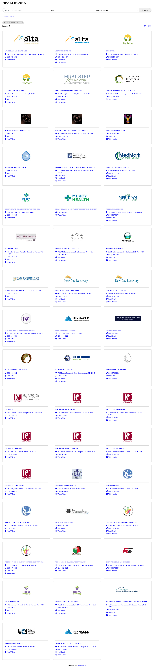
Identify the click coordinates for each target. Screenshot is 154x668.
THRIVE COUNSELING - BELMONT (66, 601)
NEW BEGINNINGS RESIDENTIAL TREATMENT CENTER (23, 290)
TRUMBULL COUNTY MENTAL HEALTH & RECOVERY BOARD (126, 601)
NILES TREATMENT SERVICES (65, 330)
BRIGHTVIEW (110, 51)
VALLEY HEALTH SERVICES (14, 643)
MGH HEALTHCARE (11, 248)
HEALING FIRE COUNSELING (115, 130)
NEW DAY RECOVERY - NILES (116, 290)
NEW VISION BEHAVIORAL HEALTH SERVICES (20, 330)
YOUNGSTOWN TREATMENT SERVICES (68, 643)
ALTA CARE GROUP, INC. (63, 51)
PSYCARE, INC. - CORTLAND (14, 448)
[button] (145, 26)
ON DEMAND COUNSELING (64, 370)
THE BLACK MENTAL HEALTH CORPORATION (70, 562)
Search (146, 10)
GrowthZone (81, 665)
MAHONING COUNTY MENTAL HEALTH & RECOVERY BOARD (75, 167)
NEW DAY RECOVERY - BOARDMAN (67, 290)
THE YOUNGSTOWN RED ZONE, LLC (118, 562)
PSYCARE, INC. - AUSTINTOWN (65, 409)
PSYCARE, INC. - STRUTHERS (14, 485)
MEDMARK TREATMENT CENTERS (117, 167)
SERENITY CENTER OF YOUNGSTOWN (17, 522)
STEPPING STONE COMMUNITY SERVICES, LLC (121, 522)
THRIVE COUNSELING (12, 601)
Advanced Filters (8, 17)
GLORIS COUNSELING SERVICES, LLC (17, 130)
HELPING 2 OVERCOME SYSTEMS (16, 167)
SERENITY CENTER (112, 485)
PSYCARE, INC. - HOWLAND (115, 448)
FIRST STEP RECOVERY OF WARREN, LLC (69, 90)
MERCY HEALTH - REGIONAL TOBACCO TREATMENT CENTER (76, 209)
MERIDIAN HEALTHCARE (114, 209)
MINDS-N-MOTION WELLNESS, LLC (67, 248)
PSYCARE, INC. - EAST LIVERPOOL (66, 448)
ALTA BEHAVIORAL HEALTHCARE (16, 51)
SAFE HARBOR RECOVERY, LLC (65, 485)
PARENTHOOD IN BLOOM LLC (116, 370)
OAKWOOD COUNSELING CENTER (16, 370)
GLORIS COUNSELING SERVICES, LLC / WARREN (71, 130)
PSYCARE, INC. (9, 409)
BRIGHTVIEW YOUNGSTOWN (14, 90)
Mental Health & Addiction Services (13, 23)
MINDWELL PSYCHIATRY (114, 248)
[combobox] (72, 10)
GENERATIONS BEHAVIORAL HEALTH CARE (120, 90)
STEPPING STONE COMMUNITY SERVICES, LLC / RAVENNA (24, 562)
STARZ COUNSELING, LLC (64, 522)
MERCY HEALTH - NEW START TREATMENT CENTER (22, 209)
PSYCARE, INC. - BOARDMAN (115, 409)
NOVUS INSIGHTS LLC (113, 330)
